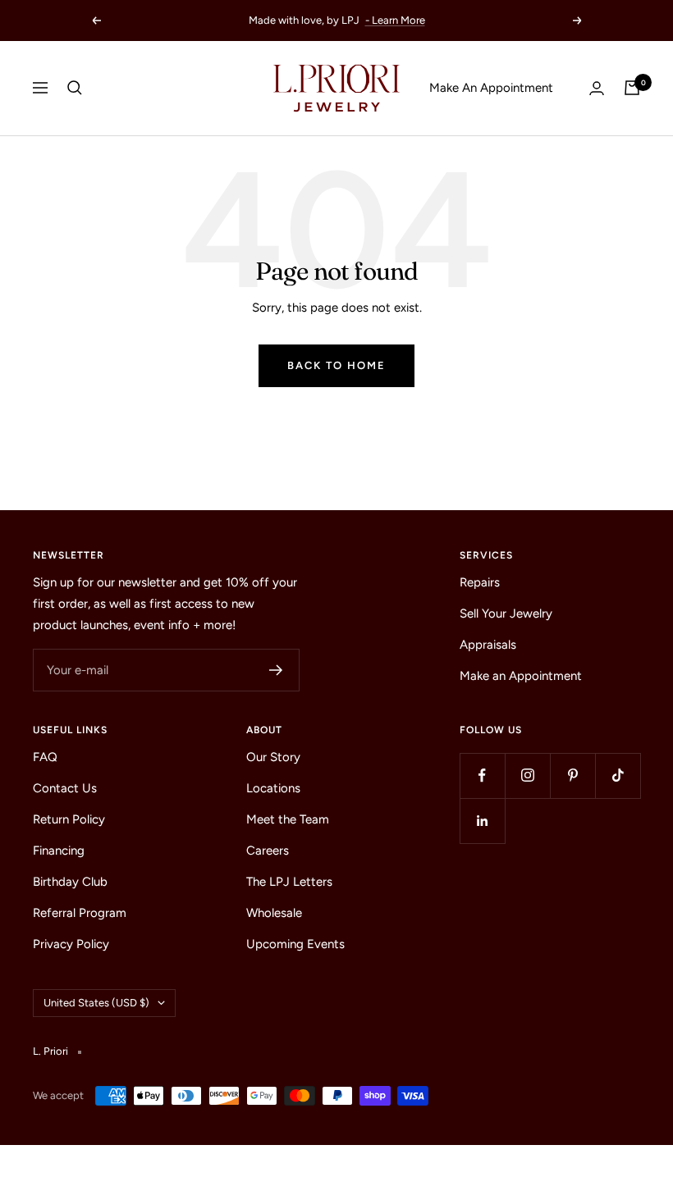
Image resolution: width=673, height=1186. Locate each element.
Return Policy (69, 819)
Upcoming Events (295, 944)
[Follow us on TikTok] (617, 775)
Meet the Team (287, 819)
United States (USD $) (96, 1003)
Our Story (273, 757)
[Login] (596, 88)
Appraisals (488, 644)
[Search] (74, 87)
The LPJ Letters (289, 881)
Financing (59, 850)
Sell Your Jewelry (506, 613)
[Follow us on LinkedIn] (482, 820)
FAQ (45, 757)
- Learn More (395, 20)
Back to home (336, 365)
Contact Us (65, 788)
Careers (267, 850)
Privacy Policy (71, 944)
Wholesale (274, 912)
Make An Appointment (491, 87)
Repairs (480, 582)
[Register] (276, 670)
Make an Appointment (521, 675)
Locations (273, 788)
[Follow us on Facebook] (482, 775)
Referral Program (79, 912)
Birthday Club (70, 881)
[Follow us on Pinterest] (572, 775)
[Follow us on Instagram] (527, 775)
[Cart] (632, 87)
